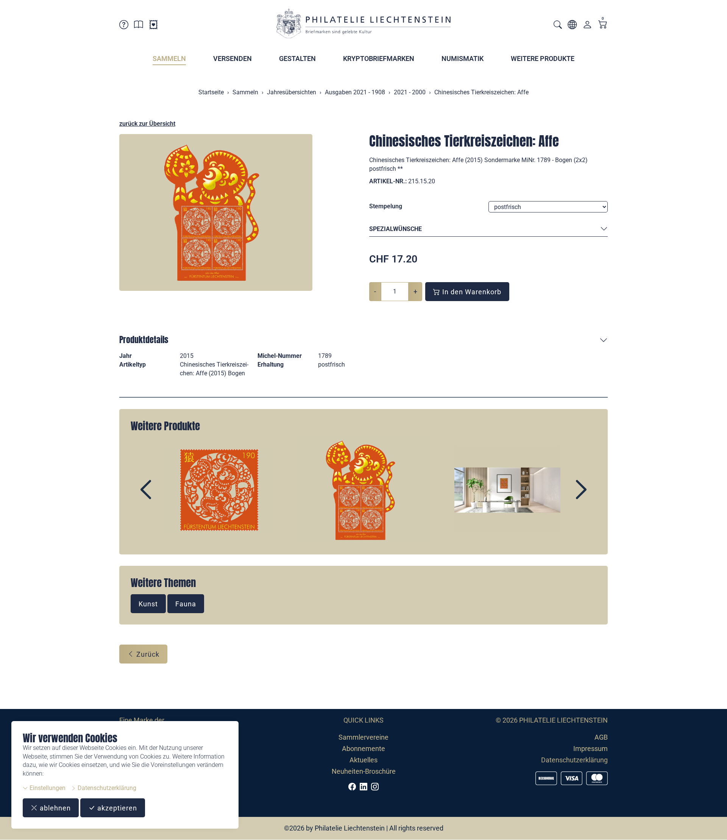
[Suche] (558, 25)
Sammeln (169, 58)
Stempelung (385, 206)
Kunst (148, 604)
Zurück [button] (146, 654)
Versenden (232, 58)
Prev (163, 496)
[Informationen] (138, 26)
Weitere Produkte (542, 58)
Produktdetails (143, 339)
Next (564, 496)
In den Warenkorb (470, 292)
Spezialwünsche (395, 229)
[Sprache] (572, 26)
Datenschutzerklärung (106, 788)
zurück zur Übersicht (147, 123)
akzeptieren (116, 808)
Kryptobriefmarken (378, 58)
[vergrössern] (216, 212)
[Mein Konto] (587, 26)
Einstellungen (47, 788)
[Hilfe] (123, 26)
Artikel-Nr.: (388, 181)
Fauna (185, 604)
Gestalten (297, 58)
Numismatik (463, 58)
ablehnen (54, 808)
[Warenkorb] (602, 25)
